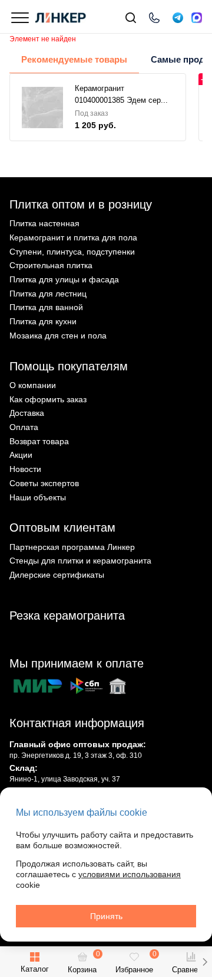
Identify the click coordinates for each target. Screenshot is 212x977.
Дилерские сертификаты (56, 574)
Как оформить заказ (48, 399)
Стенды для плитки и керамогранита (80, 560)
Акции (20, 455)
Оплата (23, 427)
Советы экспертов (44, 483)
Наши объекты (37, 497)
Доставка (26, 413)
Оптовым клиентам (62, 527)
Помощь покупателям (68, 366)
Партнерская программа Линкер (72, 547)
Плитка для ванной (46, 307)
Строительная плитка (50, 265)
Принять (106, 916)
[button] (204, 961)
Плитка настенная (44, 223)
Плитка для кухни (43, 321)
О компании (32, 385)
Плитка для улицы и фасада (64, 279)
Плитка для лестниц (48, 293)
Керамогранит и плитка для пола (73, 237)
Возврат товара (39, 441)
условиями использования (129, 874)
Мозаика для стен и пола (58, 335)
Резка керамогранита (67, 615)
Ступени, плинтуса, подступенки (72, 251)
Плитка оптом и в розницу (80, 204)
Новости (25, 469)
